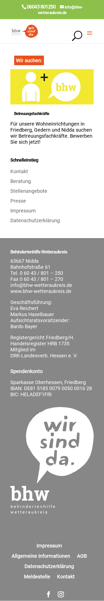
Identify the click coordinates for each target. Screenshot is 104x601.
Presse (18, 201)
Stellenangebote (28, 191)
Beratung (20, 181)
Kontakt (19, 171)
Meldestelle (37, 577)
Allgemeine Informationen (41, 556)
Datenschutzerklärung (35, 220)
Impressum (23, 211)
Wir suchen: (29, 60)
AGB (82, 556)
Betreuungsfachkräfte (31, 113)
